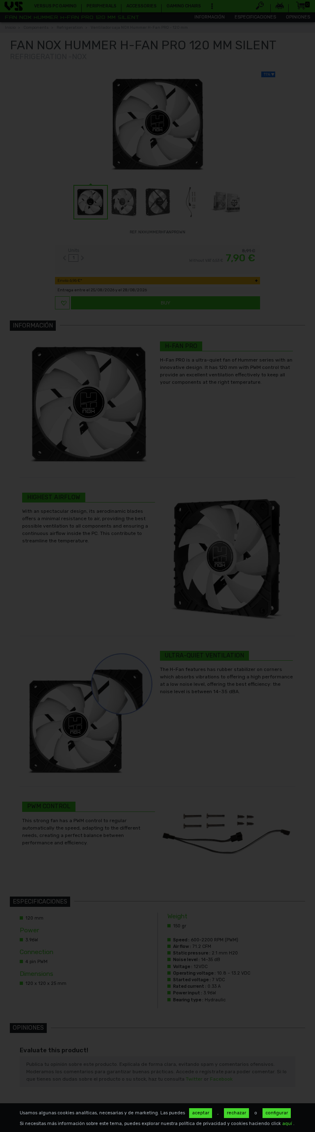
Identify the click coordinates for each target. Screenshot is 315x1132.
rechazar (236, 1113)
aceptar (200, 1113)
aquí (287, 1123)
